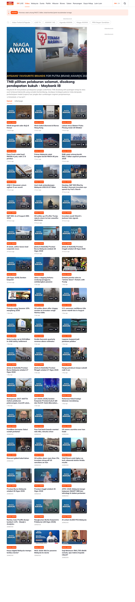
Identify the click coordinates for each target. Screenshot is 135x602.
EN (119, 3)
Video (27, 3)
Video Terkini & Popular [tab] (21, 22)
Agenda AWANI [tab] (65, 22)
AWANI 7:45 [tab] (50, 22)
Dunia (42, 3)
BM (115, 3)
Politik (48, 3)
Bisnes (62, 3)
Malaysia (34, 3)
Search (124, 3)
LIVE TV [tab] (38, 22)
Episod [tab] (9, 101)
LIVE (21, 3)
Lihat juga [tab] (19, 101)
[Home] (10, 3)
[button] (8, 11)
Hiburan (55, 3)
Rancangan (77, 3)
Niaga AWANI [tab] (82, 22)
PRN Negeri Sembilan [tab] (100, 22)
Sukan (69, 3)
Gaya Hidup (88, 3)
